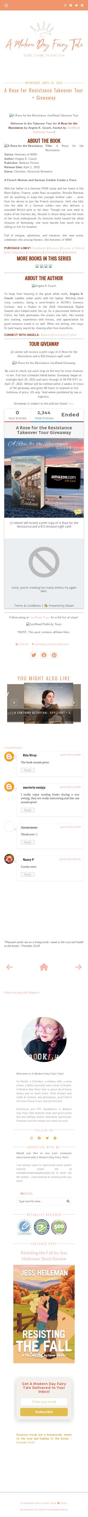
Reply (27, 770)
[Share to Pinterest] (54, 655)
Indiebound (35, 252)
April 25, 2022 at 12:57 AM (69, 859)
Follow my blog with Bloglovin (21, 992)
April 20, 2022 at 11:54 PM (70, 787)
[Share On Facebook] (44, 655)
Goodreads (39, 248)
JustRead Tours (40, 617)
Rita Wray (30, 755)
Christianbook (53, 252)
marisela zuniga (34, 787)
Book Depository (15, 252)
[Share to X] (33, 655)
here (70, 403)
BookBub (70, 252)
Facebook (59, 334)
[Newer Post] (9, 967)
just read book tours (58, 644)
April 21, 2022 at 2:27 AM (70, 827)
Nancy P (28, 860)
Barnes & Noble (72, 248)
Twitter (72, 334)
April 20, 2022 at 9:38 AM (70, 755)
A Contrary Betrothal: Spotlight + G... (44, 712)
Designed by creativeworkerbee (44, 1509)
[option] (44, 703)
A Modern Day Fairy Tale (39, 1503)
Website (46, 334)
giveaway (40, 644)
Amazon (54, 248)
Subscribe (44, 1412)
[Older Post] (78, 967)
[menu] (6, 5)
